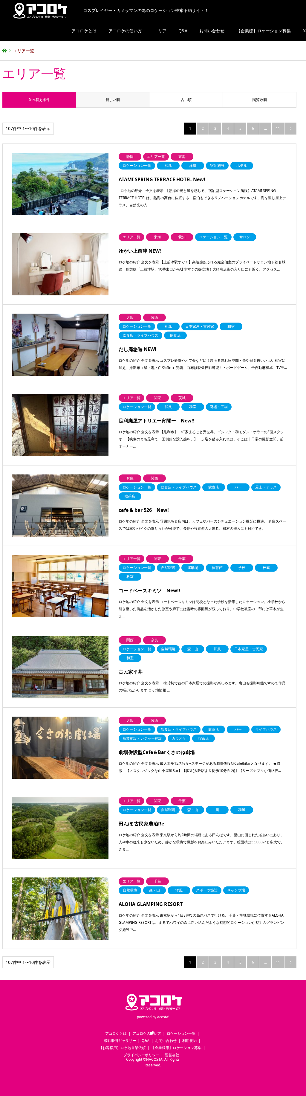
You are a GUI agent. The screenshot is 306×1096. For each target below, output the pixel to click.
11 (278, 128)
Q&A (182, 30)
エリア (160, 30)
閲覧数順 (260, 99)
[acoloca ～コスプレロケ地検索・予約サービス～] (153, 1011)
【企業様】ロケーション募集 (263, 30)
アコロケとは (84, 30)
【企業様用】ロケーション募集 (176, 1047)
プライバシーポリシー (141, 1054)
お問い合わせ (211, 30)
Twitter (152, 1033)
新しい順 (112, 99)
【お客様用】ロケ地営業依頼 (122, 1047)
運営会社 (172, 1054)
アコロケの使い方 (125, 30)
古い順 (186, 99)
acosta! (163, 1016)
